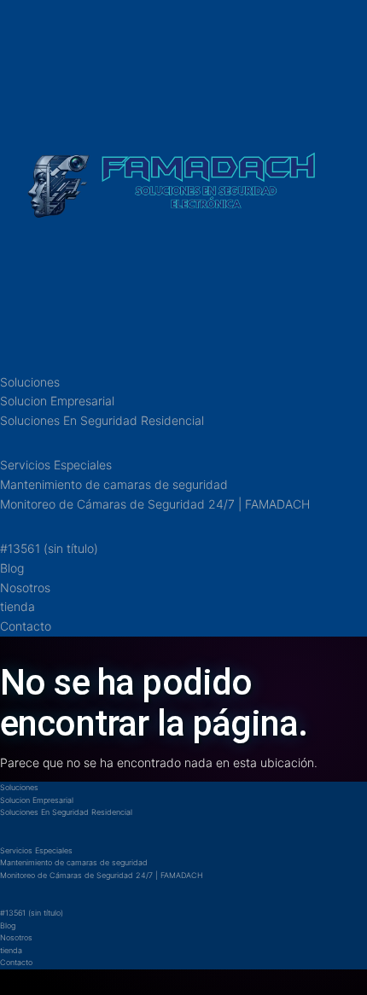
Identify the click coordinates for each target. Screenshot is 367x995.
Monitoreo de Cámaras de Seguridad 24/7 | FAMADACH (155, 504)
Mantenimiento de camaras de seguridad (114, 484)
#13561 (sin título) (49, 548)
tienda (17, 606)
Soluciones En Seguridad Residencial (102, 420)
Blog (12, 568)
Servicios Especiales (56, 464)
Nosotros (25, 587)
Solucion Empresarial (57, 400)
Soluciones (30, 382)
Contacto (25, 626)
